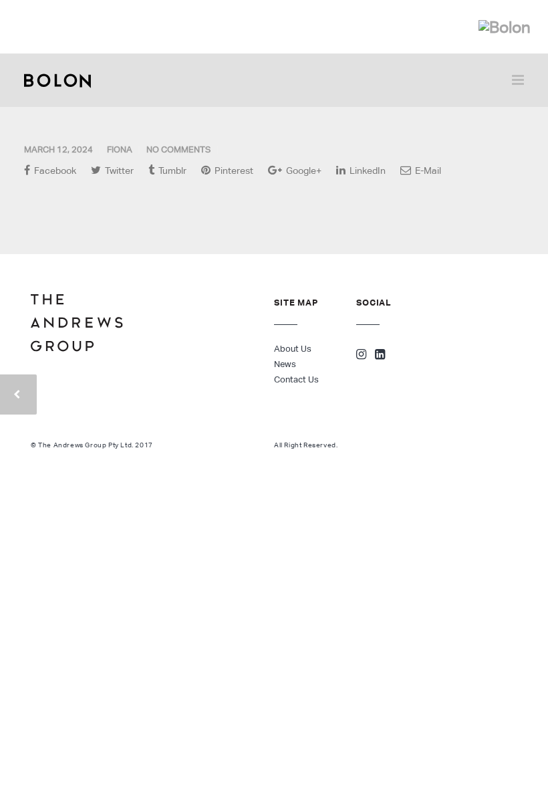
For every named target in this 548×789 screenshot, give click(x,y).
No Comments (178, 149)
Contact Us (296, 379)
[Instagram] (361, 355)
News (285, 364)
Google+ (302, 170)
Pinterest (233, 170)
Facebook (54, 170)
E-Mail (427, 170)
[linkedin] (380, 355)
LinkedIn (367, 170)
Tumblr (171, 170)
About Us (292, 349)
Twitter (118, 170)
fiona (119, 149)
